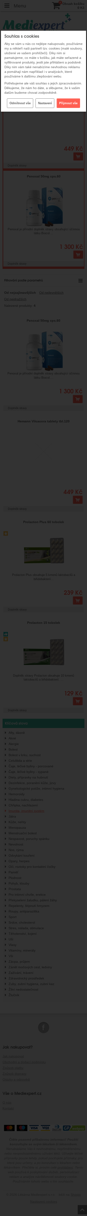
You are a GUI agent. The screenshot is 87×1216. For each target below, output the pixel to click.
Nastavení (45, 103)
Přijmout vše (68, 103)
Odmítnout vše (20, 103)
